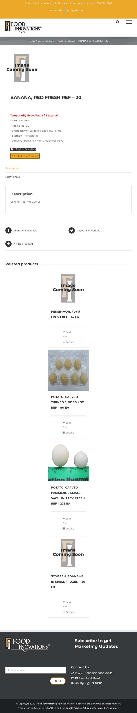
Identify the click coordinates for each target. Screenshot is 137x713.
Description (12, 168)
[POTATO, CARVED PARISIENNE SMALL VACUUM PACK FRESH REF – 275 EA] (68, 460)
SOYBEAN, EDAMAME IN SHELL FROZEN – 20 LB (68, 582)
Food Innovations (46, 703)
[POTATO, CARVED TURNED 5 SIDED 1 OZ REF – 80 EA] (68, 370)
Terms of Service (103, 708)
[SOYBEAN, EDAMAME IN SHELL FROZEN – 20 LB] (68, 553)
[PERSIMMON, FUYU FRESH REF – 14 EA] (68, 288)
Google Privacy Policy (77, 708)
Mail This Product (27, 156)
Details (69, 342)
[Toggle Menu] (129, 22)
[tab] (68, 168)
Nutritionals (12, 176)
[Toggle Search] (117, 22)
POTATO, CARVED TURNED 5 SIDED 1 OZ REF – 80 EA (67, 402)
